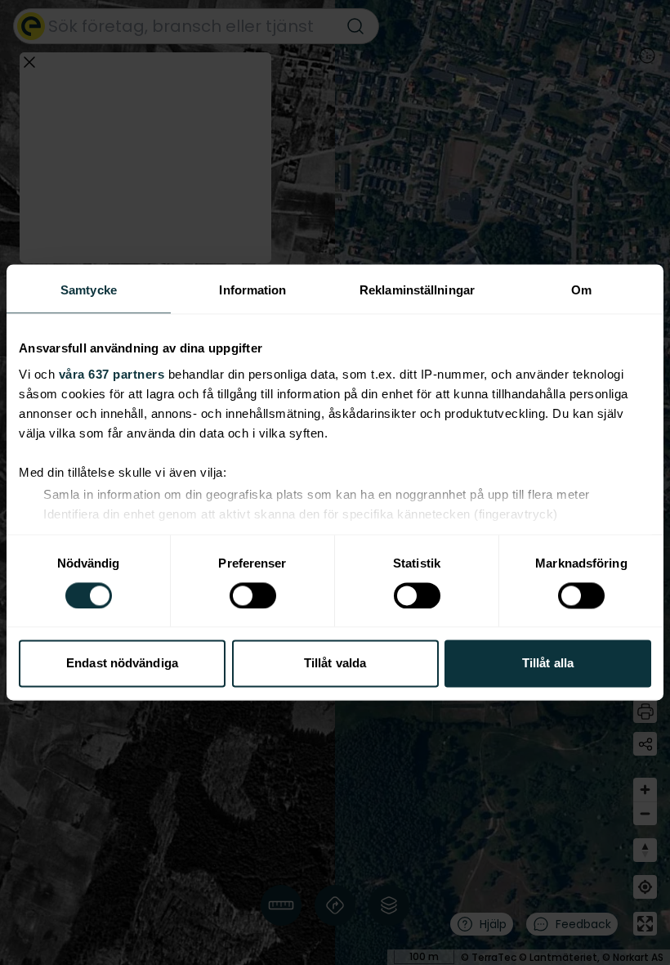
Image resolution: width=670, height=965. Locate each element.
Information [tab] (252, 290)
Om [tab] (581, 290)
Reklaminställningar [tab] (417, 290)
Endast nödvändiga (122, 664)
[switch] (253, 595)
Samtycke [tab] (88, 290)
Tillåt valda (335, 664)
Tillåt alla (548, 664)
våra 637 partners (112, 374)
